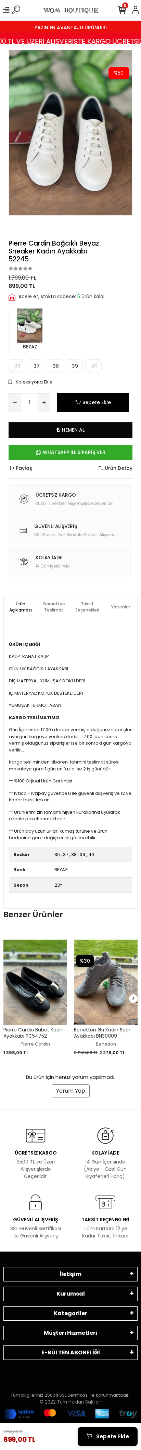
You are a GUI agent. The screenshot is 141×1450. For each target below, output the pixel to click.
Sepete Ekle (96, 402)
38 (55, 365)
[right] (133, 998)
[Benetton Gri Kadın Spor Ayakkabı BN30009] (106, 982)
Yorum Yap (70, 1091)
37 (36, 365)
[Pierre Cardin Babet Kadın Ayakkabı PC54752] (35, 982)
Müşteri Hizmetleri (70, 1333)
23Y (58, 885)
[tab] (20, 607)
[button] (18, 133)
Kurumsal (70, 1294)
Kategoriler (70, 1313)
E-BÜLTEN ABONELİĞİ (70, 1352)
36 (57, 854)
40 (91, 854)
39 (74, 365)
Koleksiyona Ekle (34, 382)
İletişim (70, 1274)
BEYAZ (29, 346)
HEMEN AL (73, 429)
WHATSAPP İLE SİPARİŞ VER (74, 452)
